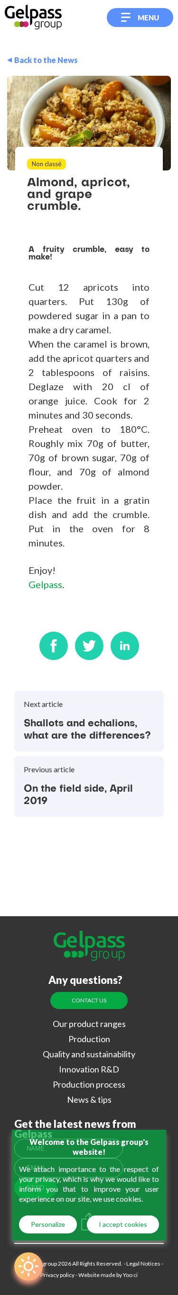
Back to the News (46, 60)
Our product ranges (89, 1023)
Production (89, 1039)
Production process (89, 1084)
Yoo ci (130, 1274)
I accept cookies (123, 1224)
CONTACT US (89, 1000)
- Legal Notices (141, 1263)
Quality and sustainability (89, 1054)
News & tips (89, 1099)
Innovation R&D (89, 1069)
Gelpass (45, 584)
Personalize (48, 1224)
